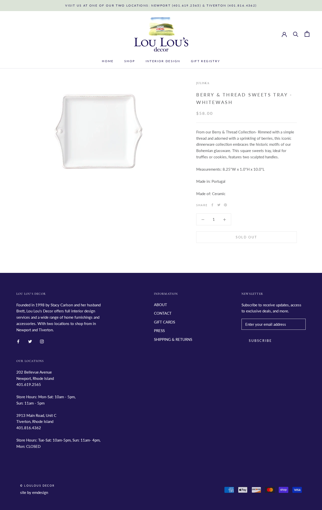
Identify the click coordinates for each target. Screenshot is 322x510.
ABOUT (160, 304)
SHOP (129, 61)
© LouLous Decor (37, 485)
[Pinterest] (225, 204)
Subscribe (260, 341)
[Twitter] (218, 204)
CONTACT (163, 313)
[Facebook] (212, 204)
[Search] (295, 34)
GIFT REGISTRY (205, 61)
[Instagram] (42, 341)
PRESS (159, 330)
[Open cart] (307, 34)
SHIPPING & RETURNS (173, 339)
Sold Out (246, 237)
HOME (108, 61)
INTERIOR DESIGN (163, 61)
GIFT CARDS (164, 322)
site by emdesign (34, 492)
